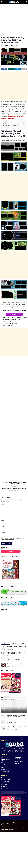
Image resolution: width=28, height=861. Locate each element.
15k (9, 711)
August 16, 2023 (17, 45)
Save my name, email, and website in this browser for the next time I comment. (14, 539)
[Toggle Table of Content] (24, 122)
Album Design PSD (7, 35)
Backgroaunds (18, 757)
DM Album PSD (4, 769)
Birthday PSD (4, 764)
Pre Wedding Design (5, 771)
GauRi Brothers (8, 45)
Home (2, 35)
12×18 (2, 767)
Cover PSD (3, 765)
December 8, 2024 (11, 718)
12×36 (2, 760)
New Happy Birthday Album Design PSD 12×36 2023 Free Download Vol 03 (16, 647)
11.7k (16, 723)
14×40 (2, 762)
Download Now (6, 127)
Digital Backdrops (18, 758)
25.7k (16, 718)
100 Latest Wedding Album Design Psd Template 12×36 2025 (16, 658)
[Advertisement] (14, 20)
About (7, 822)
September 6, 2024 (11, 723)
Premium (17, 763)
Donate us (10, 551)
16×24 (2, 757)
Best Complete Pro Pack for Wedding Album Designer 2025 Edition (13, 709)
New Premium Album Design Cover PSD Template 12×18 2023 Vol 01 (16, 664)
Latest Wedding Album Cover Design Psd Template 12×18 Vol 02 (16, 727)
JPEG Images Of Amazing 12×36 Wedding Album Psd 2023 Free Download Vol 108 (14, 124)
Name (2, 520)
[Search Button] (25, 792)
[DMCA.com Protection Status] (9, 829)
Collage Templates (19, 761)
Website (3, 532)
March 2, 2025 (5, 711)
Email (3, 526)
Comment (3, 504)
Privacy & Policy (14, 822)
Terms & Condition (5, 823)
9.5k (16, 729)
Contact (21, 822)
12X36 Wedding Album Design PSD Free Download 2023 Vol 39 (16, 653)
